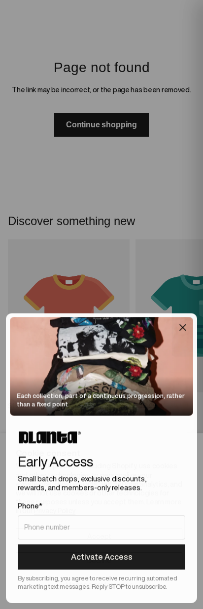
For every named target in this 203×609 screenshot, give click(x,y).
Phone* (30, 505)
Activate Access (102, 557)
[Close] (182, 327)
